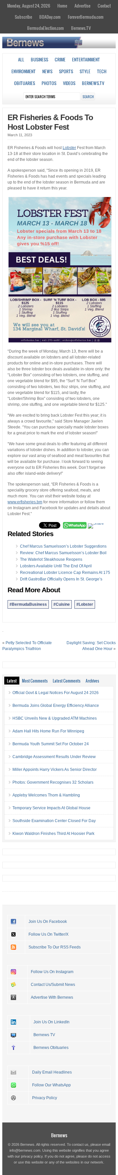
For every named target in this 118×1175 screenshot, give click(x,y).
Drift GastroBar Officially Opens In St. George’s (61, 579)
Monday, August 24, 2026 (28, 5)
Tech (102, 71)
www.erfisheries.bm (25, 502)
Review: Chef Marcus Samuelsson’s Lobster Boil (63, 553)
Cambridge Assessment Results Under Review (54, 756)
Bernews (59, 1135)
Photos (49, 83)
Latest (12, 681)
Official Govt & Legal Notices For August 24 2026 (55, 692)
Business (39, 59)
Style (85, 71)
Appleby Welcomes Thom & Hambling (46, 795)
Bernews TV (44, 1035)
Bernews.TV (81, 28)
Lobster (69, 147)
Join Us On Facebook (48, 921)
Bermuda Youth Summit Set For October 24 (50, 744)
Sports (66, 71)
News (47, 71)
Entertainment (86, 59)
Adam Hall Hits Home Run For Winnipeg (48, 731)
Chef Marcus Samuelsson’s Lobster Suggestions (63, 546)
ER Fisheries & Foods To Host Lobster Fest (50, 122)
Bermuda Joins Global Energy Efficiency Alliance (55, 705)
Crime (60, 59)
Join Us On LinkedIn (51, 1022)
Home (62, 5)
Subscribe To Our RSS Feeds (55, 947)
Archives (92, 681)
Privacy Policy (44, 1098)
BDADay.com (50, 16)
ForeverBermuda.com (86, 16)
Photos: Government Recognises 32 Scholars (52, 782)
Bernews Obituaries (51, 1047)
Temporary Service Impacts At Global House (51, 808)
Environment (23, 71)
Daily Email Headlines (52, 1072)
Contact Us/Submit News (53, 984)
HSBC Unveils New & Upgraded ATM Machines (54, 718)
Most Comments (35, 681)
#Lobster (84, 604)
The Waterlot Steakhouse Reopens (51, 559)
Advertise (82, 5)
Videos (69, 83)
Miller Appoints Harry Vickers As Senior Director (54, 769)
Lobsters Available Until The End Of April (56, 566)
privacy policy (32, 1156)
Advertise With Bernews (52, 997)
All (21, 59)
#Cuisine (61, 604)
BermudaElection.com (45, 28)
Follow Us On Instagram (52, 971)
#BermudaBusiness (28, 604)
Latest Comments (66, 681)
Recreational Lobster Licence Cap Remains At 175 (65, 572)
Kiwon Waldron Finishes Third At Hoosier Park (53, 833)
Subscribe (23, 16)
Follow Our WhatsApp (51, 1085)
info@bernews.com (25, 1150)
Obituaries (24, 83)
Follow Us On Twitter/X (49, 934)
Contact (104, 5)
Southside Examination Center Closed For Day (54, 820)
